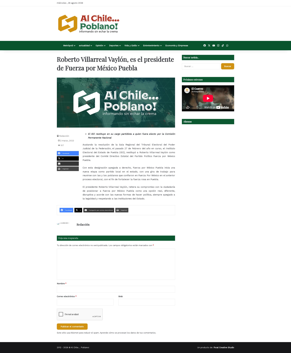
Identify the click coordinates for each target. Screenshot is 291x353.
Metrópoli (68, 45)
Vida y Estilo (130, 45)
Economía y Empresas (176, 45)
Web (120, 296)
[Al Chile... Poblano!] (89, 23)
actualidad (84, 45)
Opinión (99, 45)
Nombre (61, 283)
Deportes (114, 45)
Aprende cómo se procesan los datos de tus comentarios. (128, 333)
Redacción (64, 136)
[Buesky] (232, 45)
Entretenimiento (151, 45)
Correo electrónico (67, 296)
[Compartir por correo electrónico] (68, 163)
